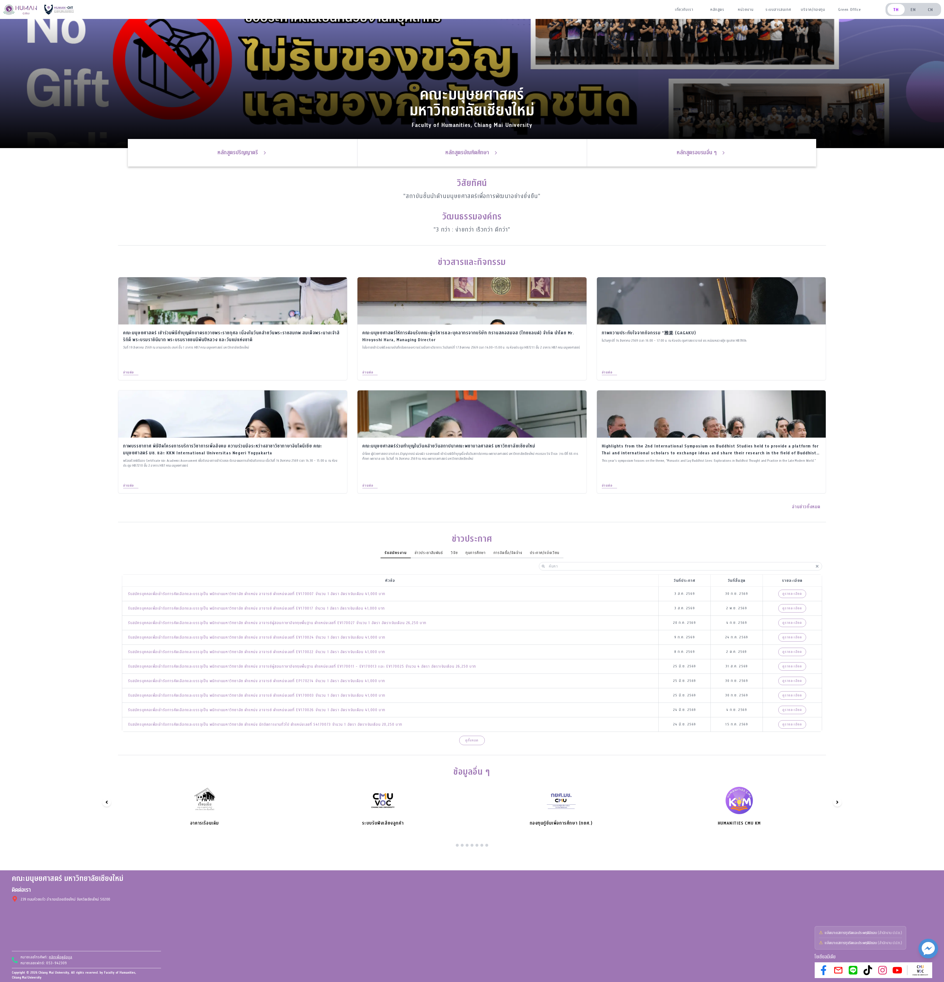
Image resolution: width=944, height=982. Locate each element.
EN (913, 9)
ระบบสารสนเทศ (778, 9)
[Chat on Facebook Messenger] (928, 948)
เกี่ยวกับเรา (684, 9)
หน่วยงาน (745, 9)
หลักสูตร (717, 9)
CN (930, 9)
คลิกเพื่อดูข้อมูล (60, 957)
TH (896, 9)
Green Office (849, 9)
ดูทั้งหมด (472, 740)
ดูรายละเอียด (792, 593)
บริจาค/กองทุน (813, 9)
